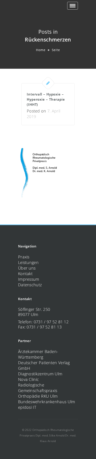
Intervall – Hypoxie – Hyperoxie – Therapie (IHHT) (46, 99)
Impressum (28, 279)
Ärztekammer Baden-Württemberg (38, 354)
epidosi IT (27, 407)
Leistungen (28, 262)
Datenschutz (30, 284)
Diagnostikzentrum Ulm (40, 373)
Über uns (26, 268)
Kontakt (25, 273)
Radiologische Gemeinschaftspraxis (37, 387)
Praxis (23, 257)
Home (41, 50)
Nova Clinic (28, 379)
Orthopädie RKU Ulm (38, 396)
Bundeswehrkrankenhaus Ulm (46, 401)
